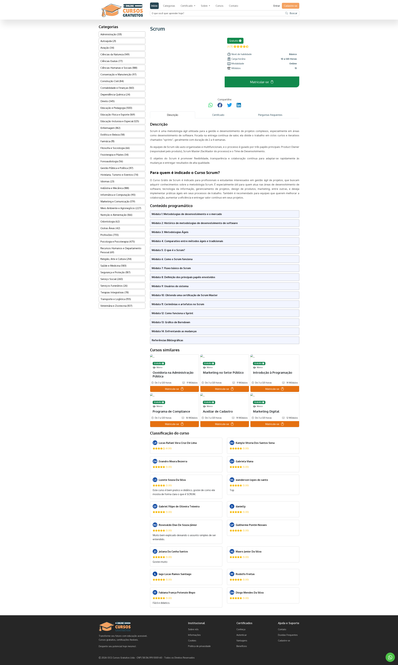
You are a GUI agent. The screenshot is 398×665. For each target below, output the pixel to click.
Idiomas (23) (107, 181)
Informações (194, 635)
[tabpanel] (224, 364)
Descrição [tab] (172, 114)
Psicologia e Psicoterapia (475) (117, 241)
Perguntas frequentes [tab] (270, 114)
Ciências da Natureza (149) (115, 54)
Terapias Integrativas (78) (114, 292)
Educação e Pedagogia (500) (116, 107)
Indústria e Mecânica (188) (114, 188)
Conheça (240, 629)
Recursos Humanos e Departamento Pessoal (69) (120, 250)
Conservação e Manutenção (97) (118, 74)
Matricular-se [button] (259, 82)
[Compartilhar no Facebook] (219, 105)
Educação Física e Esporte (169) (117, 114)
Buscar (293, 13)
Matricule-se (172, 388)
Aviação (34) (107, 47)
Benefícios (241, 646)
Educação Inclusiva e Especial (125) (119, 121)
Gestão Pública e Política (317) (116, 168)
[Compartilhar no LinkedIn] (239, 105)
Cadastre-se (284, 640)
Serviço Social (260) (111, 279)
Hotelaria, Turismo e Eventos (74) (119, 174)
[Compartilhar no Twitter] (229, 105)
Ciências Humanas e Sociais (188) (118, 67)
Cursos (219, 5)
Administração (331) (111, 34)
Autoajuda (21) (108, 41)
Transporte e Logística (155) (115, 299)
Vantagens (241, 640)
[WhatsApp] (390, 657)
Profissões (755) (109, 234)
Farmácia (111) (107, 141)
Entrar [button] (276, 5)
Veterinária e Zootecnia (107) (116, 305)
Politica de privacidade (199, 646)
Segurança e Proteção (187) (115, 272)
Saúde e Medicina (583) (113, 265)
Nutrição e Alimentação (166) (116, 214)
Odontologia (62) (110, 221)
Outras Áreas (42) (110, 228)
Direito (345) (107, 101)
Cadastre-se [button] (290, 5)
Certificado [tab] (218, 114)
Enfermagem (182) (110, 127)
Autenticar (241, 635)
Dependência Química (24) (115, 94)
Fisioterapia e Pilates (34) (114, 154)
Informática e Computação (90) (117, 194)
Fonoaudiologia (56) (111, 161)
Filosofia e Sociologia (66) (115, 148)
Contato (233, 5)
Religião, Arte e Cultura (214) (116, 259)
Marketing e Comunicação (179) (117, 201)
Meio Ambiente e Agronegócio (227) (120, 208)
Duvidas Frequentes (288, 635)
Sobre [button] (204, 5)
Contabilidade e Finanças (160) (117, 87)
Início (154, 5)
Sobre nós (193, 629)
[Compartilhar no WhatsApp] (210, 105)
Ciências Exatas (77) (111, 61)
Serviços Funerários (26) (113, 285)
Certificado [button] (187, 5)
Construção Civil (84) (112, 81)
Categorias (169, 5)
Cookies (192, 640)
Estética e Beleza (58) (112, 134)
